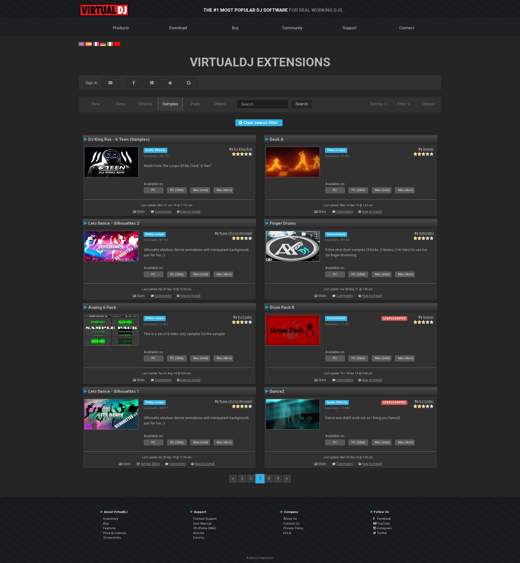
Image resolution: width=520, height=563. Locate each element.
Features (109, 528)
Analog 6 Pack (102, 307)
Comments (163, 212)
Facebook (383, 519)
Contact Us (291, 523)
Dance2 (277, 391)
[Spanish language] (89, 43)
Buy (235, 28)
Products (121, 28)
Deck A (277, 139)
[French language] (96, 43)
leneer (428, 149)
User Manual (202, 523)
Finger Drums (283, 223)
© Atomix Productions (260, 558)
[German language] (103, 43)
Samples (170, 104)
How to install (190, 212)
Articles (198, 533)
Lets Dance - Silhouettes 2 (113, 223)
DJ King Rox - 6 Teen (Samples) (119, 139)
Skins (120, 104)
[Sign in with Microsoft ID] (152, 83)
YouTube (383, 523)
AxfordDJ (426, 233)
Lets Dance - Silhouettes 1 (113, 391)
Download (178, 28)
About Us (290, 519)
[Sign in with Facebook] (133, 83)
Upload (428, 104)
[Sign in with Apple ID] (170, 83)
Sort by (377, 104)
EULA (287, 533)
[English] (81, 43)
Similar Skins (150, 464)
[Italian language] (110, 43)
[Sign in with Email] (110, 83)
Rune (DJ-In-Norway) (235, 233)
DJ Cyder (245, 317)
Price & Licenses (114, 533)
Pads (195, 104)
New (96, 104)
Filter (402, 104)
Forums (198, 537)
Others (220, 104)
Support (350, 28)
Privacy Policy (293, 528)
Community (292, 28)
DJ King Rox (243, 149)
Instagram (384, 528)
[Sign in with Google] (188, 83)
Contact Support (205, 519)
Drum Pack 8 (282, 307)
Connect (406, 28)
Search (301, 104)
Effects (145, 104)
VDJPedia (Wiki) (204, 528)
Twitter (381, 533)
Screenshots (112, 537)
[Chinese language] (117, 43)
